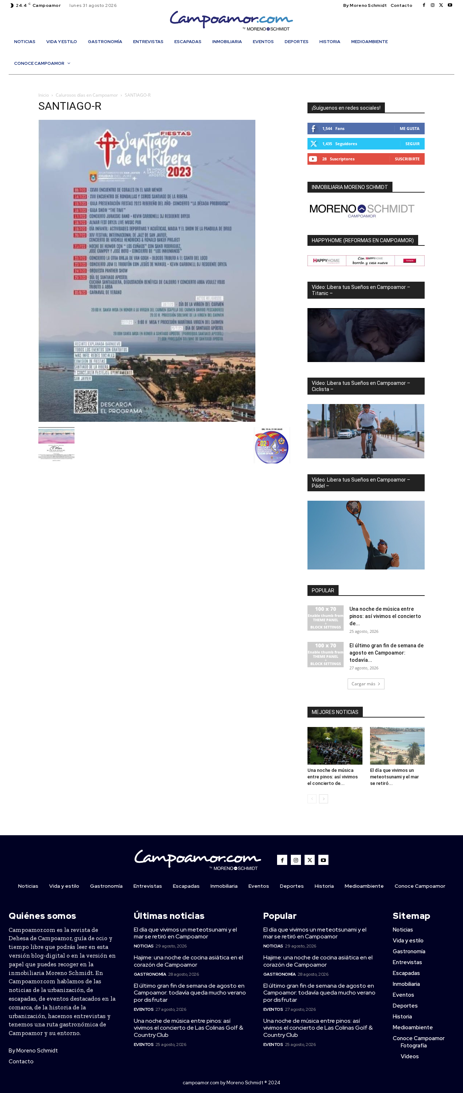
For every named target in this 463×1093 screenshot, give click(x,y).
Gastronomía (150, 974)
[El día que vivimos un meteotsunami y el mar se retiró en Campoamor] (397, 746)
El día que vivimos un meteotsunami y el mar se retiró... (394, 777)
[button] (235, 79)
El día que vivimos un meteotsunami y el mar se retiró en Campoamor (185, 933)
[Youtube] (450, 5)
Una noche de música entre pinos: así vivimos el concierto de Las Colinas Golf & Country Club (188, 1027)
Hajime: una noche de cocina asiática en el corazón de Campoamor (188, 961)
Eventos (144, 1009)
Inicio (43, 95)
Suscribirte (407, 158)
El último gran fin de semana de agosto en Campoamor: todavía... (386, 653)
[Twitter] (441, 5)
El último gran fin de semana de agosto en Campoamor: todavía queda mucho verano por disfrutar (190, 992)
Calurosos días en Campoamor (87, 95)
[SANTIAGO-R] (146, 420)
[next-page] (323, 798)
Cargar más (363, 684)
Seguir (412, 143)
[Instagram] (432, 5)
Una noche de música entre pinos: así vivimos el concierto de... (385, 616)
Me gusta (410, 128)
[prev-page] (312, 798)
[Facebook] (424, 5)
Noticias (144, 946)
